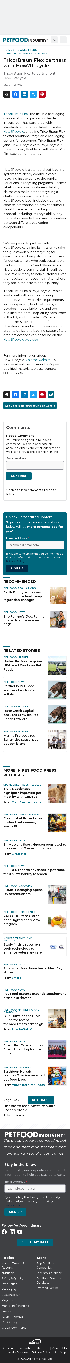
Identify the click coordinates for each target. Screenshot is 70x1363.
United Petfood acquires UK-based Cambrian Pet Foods (23, 665)
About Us (42, 1348)
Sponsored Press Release (22, 784)
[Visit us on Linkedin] (12, 1231)
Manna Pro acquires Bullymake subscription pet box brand (21, 740)
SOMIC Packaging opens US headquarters (23, 892)
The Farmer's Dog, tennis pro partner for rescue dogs (23, 620)
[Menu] (63, 39)
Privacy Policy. (15, 561)
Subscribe (9, 1348)
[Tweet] (33, 94)
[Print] (6, 94)
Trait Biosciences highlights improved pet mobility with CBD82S (22, 793)
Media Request (18, 1352)
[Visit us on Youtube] (19, 1231)
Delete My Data (34, 1242)
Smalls (16, 977)
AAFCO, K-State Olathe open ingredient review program (21, 920)
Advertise (26, 1348)
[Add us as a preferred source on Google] (51, 394)
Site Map (60, 1352)
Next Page (40, 1100)
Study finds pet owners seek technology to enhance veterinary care (22, 948)
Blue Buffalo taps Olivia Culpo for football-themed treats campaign (23, 1020)
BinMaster (19, 853)
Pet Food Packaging (17, 885)
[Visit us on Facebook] (4, 1231)
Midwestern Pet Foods (28, 1085)
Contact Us (59, 1348)
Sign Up (17, 568)
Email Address (17, 458)
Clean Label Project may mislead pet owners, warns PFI (22, 822)
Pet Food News (14, 612)
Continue (19, 476)
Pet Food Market (16, 657)
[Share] (15, 94)
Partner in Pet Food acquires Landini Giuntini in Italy (22, 690)
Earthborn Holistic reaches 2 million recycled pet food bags (24, 1075)
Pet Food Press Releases (27, 53)
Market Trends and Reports (17, 939)
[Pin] (42, 94)
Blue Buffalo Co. (23, 1029)
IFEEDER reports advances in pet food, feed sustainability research (34, 872)
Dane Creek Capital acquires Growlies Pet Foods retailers (20, 715)
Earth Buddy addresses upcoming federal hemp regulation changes (22, 596)
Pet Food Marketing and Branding (21, 1010)
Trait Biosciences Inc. (27, 802)
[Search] (54, 39)
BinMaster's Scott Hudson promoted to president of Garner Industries (34, 846)
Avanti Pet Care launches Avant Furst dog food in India (23, 1049)
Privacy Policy (41, 1352)
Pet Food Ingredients (19, 912)
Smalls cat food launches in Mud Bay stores (32, 970)
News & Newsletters (20, 50)
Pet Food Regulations (19, 588)
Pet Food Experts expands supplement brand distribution (34, 996)
